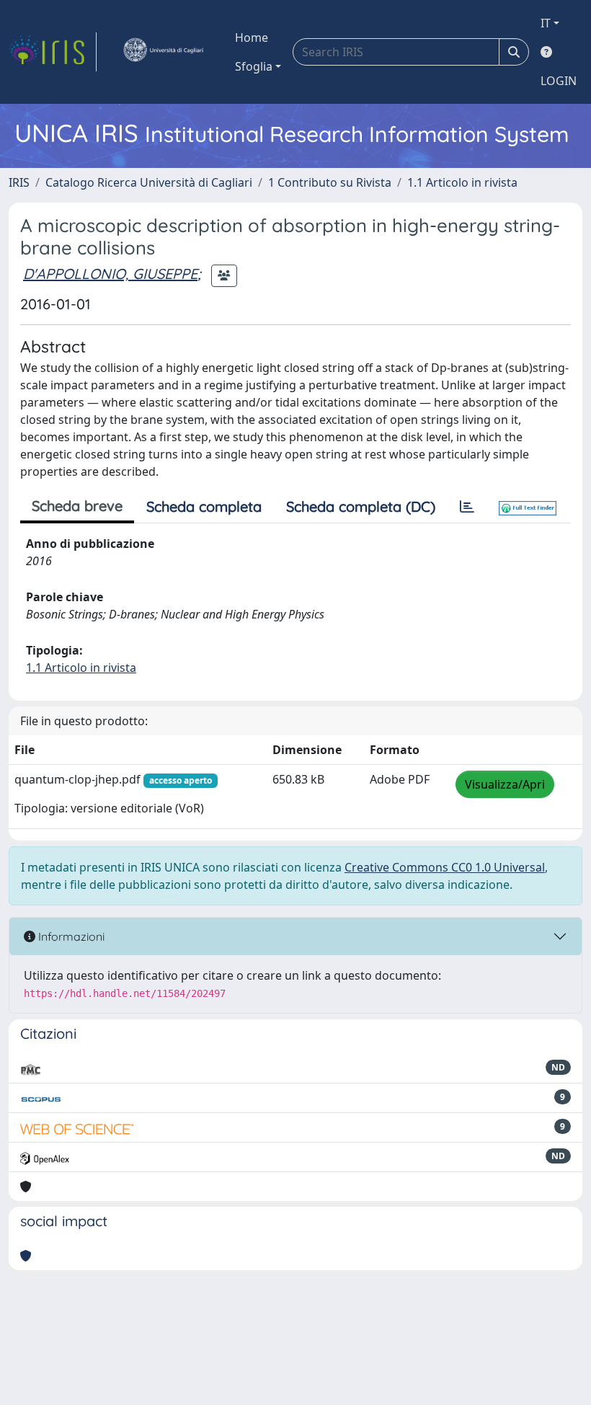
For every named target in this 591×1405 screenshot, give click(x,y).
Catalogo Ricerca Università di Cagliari (148, 182)
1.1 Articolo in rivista (462, 182)
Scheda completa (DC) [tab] (360, 506)
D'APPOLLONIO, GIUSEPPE (110, 274)
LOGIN (559, 81)
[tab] (467, 507)
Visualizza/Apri (505, 784)
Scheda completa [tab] (204, 506)
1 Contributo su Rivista (329, 182)
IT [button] (546, 23)
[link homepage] (53, 51)
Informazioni (70, 936)
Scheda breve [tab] (77, 506)
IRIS (19, 182)
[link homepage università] (163, 51)
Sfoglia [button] (253, 66)
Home (251, 37)
